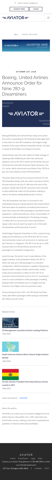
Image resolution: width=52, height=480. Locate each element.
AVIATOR (23, 398)
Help (40, 458)
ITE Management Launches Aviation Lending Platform (25, 330)
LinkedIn (38, 468)
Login (35, 9)
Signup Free (19, 9)
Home (12, 458)
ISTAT (47, 468)
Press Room (23, 458)
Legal (33, 458)
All (16, 34)
